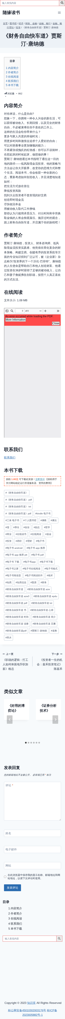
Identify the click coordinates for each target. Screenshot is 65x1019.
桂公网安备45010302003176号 (27, 1010)
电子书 (40, 541)
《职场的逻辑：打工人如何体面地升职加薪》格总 (15, 661)
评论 (9, 785)
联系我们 (12, 80)
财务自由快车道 (14, 589)
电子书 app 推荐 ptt (16, 555)
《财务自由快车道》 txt (18, 506)
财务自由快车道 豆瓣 (44, 624)
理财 (29, 541)
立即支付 (40, 479)
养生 (16, 527)
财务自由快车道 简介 (44, 617)
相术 (50, 575)
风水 (9, 637)
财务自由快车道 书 (16, 610)
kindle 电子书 (42, 513)
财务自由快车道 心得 (41, 610)
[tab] (26, 743)
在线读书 (21, 534)
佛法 (54, 520)
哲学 (47, 527)
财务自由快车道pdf (16, 631)
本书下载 (12, 85)
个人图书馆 (29, 520)
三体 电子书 (12, 520)
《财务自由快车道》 (17, 493)
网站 (8, 865)
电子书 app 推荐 (36, 548)
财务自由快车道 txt (41, 603)
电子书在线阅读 (31, 568)
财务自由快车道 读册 (17, 624)
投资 (9, 541)
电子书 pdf (37, 555)
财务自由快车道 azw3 (17, 596)
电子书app (29, 562)
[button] (62, 3)
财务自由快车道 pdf (16, 603)
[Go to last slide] (9, 719)
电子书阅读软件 (34, 575)
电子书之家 (12, 568)
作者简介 (12, 72)
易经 (19, 541)
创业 (27, 527)
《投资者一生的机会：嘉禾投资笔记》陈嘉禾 (49, 661)
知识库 (31, 1003)
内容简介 (12, 67)
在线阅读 (12, 76)
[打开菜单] (59, 12)
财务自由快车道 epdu (45, 596)
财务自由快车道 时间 (17, 617)
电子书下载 (46, 562)
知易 (9, 582)
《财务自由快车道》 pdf (19, 500)
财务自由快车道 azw (38, 589)
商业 (9, 534)
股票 (33, 582)
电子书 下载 (12, 562)
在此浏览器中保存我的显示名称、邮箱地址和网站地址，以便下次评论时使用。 (34, 877)
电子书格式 (51, 568)
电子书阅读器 (13, 575)
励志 (37, 527)
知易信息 (21, 582)
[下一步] (55, 719)
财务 (44, 582)
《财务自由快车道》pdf (18, 513)
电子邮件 (11, 849)
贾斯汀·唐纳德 (39, 631)
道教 (54, 631)
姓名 (8, 833)
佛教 (43, 520)
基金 (48, 534)
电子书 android (14, 548)
